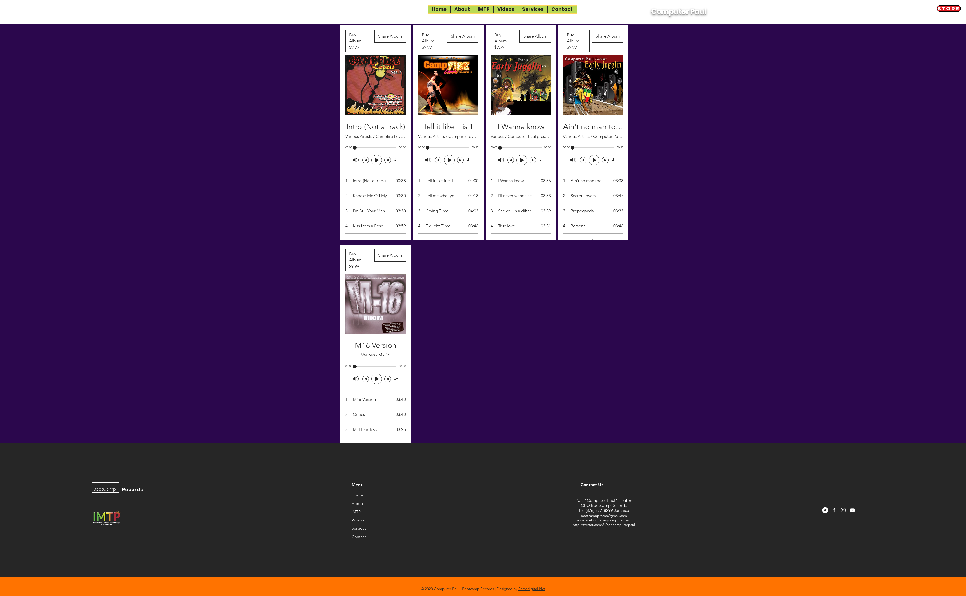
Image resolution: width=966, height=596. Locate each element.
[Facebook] (834, 510)
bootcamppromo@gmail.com (604, 515)
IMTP (356, 511)
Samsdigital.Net (531, 588)
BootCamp (105, 489)
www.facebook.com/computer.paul (603, 520)
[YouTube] (852, 510)
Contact (359, 536)
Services (359, 528)
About (357, 503)
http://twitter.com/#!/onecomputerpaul (604, 524)
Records (132, 489)
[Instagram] (843, 510)
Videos (358, 520)
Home (357, 495)
